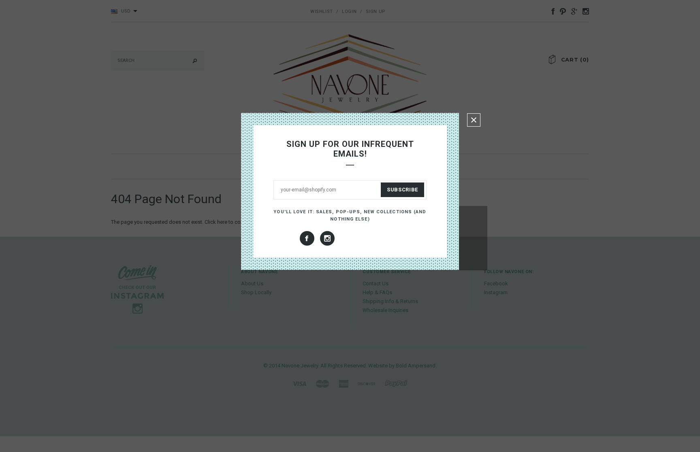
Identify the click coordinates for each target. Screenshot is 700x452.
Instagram (327, 238)
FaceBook (307, 238)
